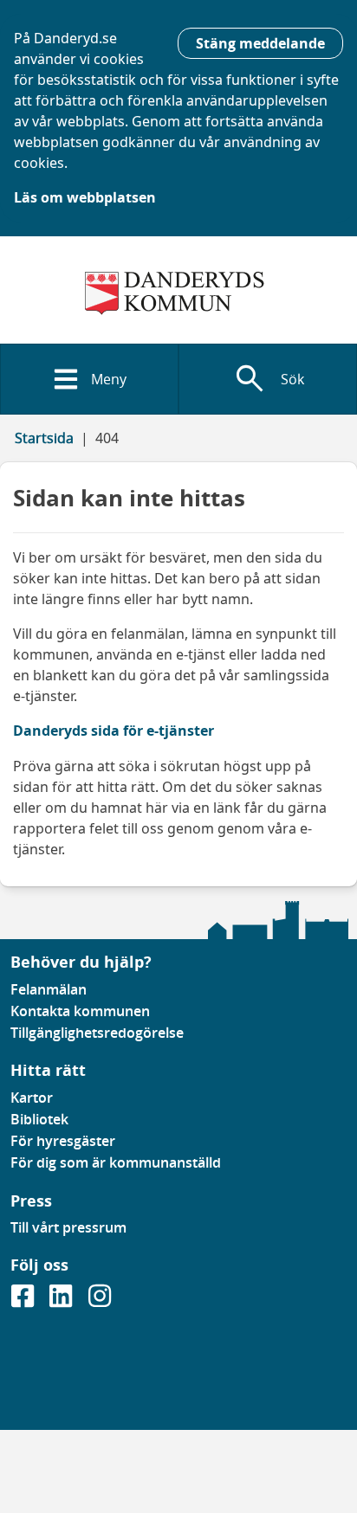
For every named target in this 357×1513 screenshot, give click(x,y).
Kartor (31, 1097)
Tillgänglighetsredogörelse (97, 1032)
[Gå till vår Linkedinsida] (62, 1300)
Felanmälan (48, 989)
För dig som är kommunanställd (115, 1162)
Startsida (44, 437)
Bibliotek (39, 1119)
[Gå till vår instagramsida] (100, 1300)
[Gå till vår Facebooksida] (24, 1300)
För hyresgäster (62, 1140)
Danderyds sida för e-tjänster (113, 730)
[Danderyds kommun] (178, 293)
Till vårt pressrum (68, 1227)
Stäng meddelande (260, 43)
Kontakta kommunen (80, 1010)
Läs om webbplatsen (85, 197)
